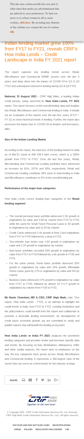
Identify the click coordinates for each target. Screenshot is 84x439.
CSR (67, 429)
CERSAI (17, 429)
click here (25, 22)
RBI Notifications (61, 425)
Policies (28, 429)
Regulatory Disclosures (48, 429)
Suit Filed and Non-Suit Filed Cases (31, 425)
